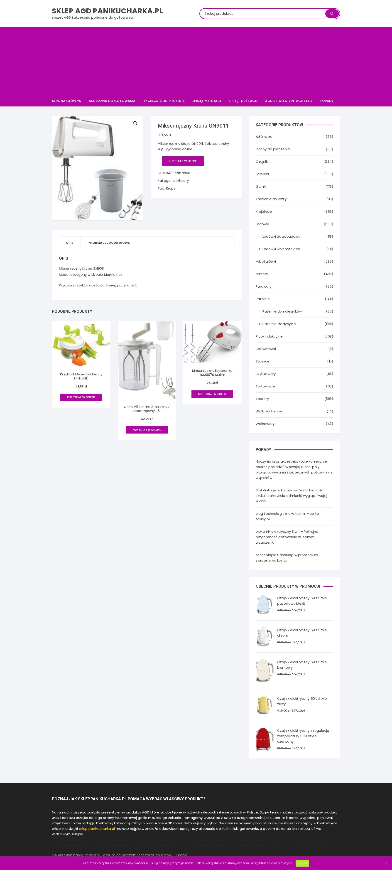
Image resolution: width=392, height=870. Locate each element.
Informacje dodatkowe (109, 243)
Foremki (262, 174)
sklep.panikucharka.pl (97, 828)
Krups (171, 188)
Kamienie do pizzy (271, 199)
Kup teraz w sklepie (183, 161)
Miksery (182, 180)
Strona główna (66, 101)
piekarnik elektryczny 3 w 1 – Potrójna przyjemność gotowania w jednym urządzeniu (287, 537)
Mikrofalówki (266, 261)
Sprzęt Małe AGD (206, 101)
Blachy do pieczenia (273, 149)
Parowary (264, 286)
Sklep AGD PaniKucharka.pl (107, 11)
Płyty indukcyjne (269, 336)
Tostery (262, 398)
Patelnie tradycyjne (279, 323)
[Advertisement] (196, 61)
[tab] (70, 243)
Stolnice (263, 361)
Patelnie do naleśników (282, 311)
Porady (326, 101)
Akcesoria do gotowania (112, 101)
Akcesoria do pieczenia (164, 101)
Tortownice (265, 386)
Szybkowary (266, 373)
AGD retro (264, 136)
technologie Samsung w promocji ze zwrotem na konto (287, 557)
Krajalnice (264, 211)
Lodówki (262, 224)
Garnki (261, 186)
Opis (70, 243)
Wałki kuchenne (269, 411)
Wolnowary (265, 423)
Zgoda (302, 863)
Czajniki (262, 161)
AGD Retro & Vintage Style (289, 101)
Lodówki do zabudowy (281, 236)
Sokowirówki (266, 348)
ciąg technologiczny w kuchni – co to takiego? (287, 516)
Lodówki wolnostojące (281, 248)
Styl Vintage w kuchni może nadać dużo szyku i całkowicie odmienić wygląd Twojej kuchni (291, 495)
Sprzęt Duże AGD (243, 101)
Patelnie (263, 298)
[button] (135, 123)
